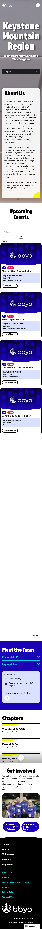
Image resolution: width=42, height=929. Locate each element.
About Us (6, 877)
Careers (5, 887)
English (32, 926)
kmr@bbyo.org (15, 678)
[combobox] (32, 926)
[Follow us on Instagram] (7, 698)
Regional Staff (10, 657)
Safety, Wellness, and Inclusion (15, 882)
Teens (5, 844)
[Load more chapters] (21, 758)
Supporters (8, 864)
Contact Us (7, 872)
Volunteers (8, 854)
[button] (38, 5)
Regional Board (10, 664)
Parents (6, 859)
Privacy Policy (8, 892)
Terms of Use (8, 897)
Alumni (6, 849)
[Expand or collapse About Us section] (36, 195)
